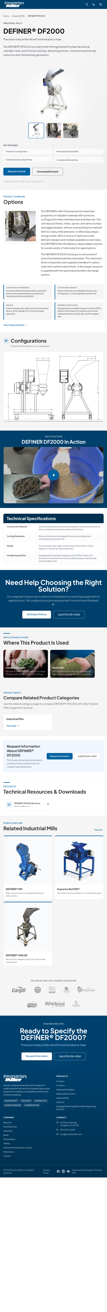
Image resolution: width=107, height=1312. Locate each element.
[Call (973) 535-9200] (93, 4)
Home (6, 16)
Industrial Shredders (65, 1089)
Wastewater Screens (65, 1093)
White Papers (9, 1139)
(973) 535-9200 (67, 1129)
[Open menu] (101, 4)
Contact (7, 1156)
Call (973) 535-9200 (69, 614)
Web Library (8, 1151)
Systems (60, 1102)
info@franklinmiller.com (71, 1134)
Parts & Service (10, 1126)
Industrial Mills (18, 16)
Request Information (59, 756)
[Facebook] (58, 1171)
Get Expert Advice (37, 614)
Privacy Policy (46, 1171)
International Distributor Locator (17, 1147)
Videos (6, 1143)
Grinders (60, 1081)
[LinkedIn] (63, 1171)
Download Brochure (47, 171)
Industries (7, 1131)
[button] (53, 475)
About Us (7, 1122)
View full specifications (14, 325)
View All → (99, 829)
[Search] (87, 4)
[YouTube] (68, 1171)
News (5, 1135)
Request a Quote (17, 171)
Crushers (60, 1085)
